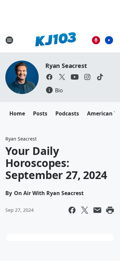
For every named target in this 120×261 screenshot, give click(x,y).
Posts (40, 113)
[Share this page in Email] (97, 210)
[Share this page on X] (84, 210)
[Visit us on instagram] (87, 77)
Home (17, 113)
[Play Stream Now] (109, 40)
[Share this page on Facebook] (72, 210)
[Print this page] (110, 210)
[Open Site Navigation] (9, 40)
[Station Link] (55, 40)
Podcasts (67, 113)
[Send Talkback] (96, 40)
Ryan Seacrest (66, 66)
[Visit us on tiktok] (100, 77)
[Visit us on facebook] (49, 77)
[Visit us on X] (62, 77)
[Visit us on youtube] (75, 77)
